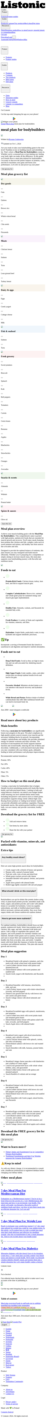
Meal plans (28, 23)
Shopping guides (11, 30)
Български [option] (10, 1365)
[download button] (7, 120)
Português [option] (9, 1339)
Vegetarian (9, 1310)
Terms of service (12, 1404)
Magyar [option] (8, 1363)
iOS (8, 40)
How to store (22, 30)
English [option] (8, 1329)
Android (4, 40)
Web (15, 40)
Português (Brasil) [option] (12, 1356)
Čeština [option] (8, 1346)
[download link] (5, 1322)
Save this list (6, 524)
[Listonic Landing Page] (23, 8)
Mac (25, 40)
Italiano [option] (8, 1348)
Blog (13, 32)
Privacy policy (11, 1402)
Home (3, 124)
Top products (19, 23)
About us (9, 1389)
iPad (11, 40)
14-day (32, 1310)
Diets (3, 30)
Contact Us (10, 1394)
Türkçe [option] (8, 1367)
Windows (20, 40)
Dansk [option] (8, 1361)
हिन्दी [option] (7, 1350)
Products (4, 23)
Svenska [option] (9, 1342)
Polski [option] (8, 1331)
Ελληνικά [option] (9, 1359)
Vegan (15, 1310)
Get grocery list (7, 169)
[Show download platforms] (14, 37)
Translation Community (14, 1381)
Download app (6, 37)
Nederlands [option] (10, 1337)
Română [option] (9, 1354)
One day (38, 1310)
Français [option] (9, 1344)
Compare (10, 23)
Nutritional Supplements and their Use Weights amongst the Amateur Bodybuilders (23, 1157)
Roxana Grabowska (16, 139)
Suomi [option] (8, 1352)
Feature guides (12, 17)
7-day (27, 1310)
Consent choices (7, 1412)
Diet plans (36, 23)
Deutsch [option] (9, 1333)
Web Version (10, 1375)
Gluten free (5, 1308)
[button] (4, 43)
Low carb (13, 1308)
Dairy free (21, 1310)
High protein (21, 1308)
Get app (4, 34)
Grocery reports (33, 30)
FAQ (7, 1379)
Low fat (29, 1308)
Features (4, 17)
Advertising (10, 1392)
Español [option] (9, 1335)
